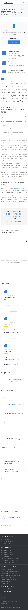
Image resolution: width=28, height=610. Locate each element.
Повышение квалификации (7, 569)
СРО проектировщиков (7, 541)
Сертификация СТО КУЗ (7, 554)
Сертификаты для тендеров (8, 562)
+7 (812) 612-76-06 (14, 216)
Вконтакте (3, 597)
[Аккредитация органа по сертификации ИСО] (14, 429)
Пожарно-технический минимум (9, 579)
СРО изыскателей (5, 543)
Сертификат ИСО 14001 (14, 517)
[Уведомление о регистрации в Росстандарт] (14, 404)
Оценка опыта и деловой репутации (10, 558)
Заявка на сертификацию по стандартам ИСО (15, 380)
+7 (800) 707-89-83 (8, 586)
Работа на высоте (5, 581)
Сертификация (6, 547)
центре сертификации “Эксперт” (16, 188)
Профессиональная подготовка (9, 573)
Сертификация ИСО (6, 550)
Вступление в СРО (7, 536)
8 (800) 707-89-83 (13, 214)
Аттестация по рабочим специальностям (11, 571)
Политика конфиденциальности (9, 601)
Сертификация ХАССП (6, 552)
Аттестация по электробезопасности (10, 575)
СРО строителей (5, 539)
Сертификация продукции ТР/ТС (9, 560)
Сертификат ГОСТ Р (6, 556)
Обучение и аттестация (9, 566)
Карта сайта (4, 603)
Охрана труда (4, 583)
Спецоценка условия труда (7, 577)
